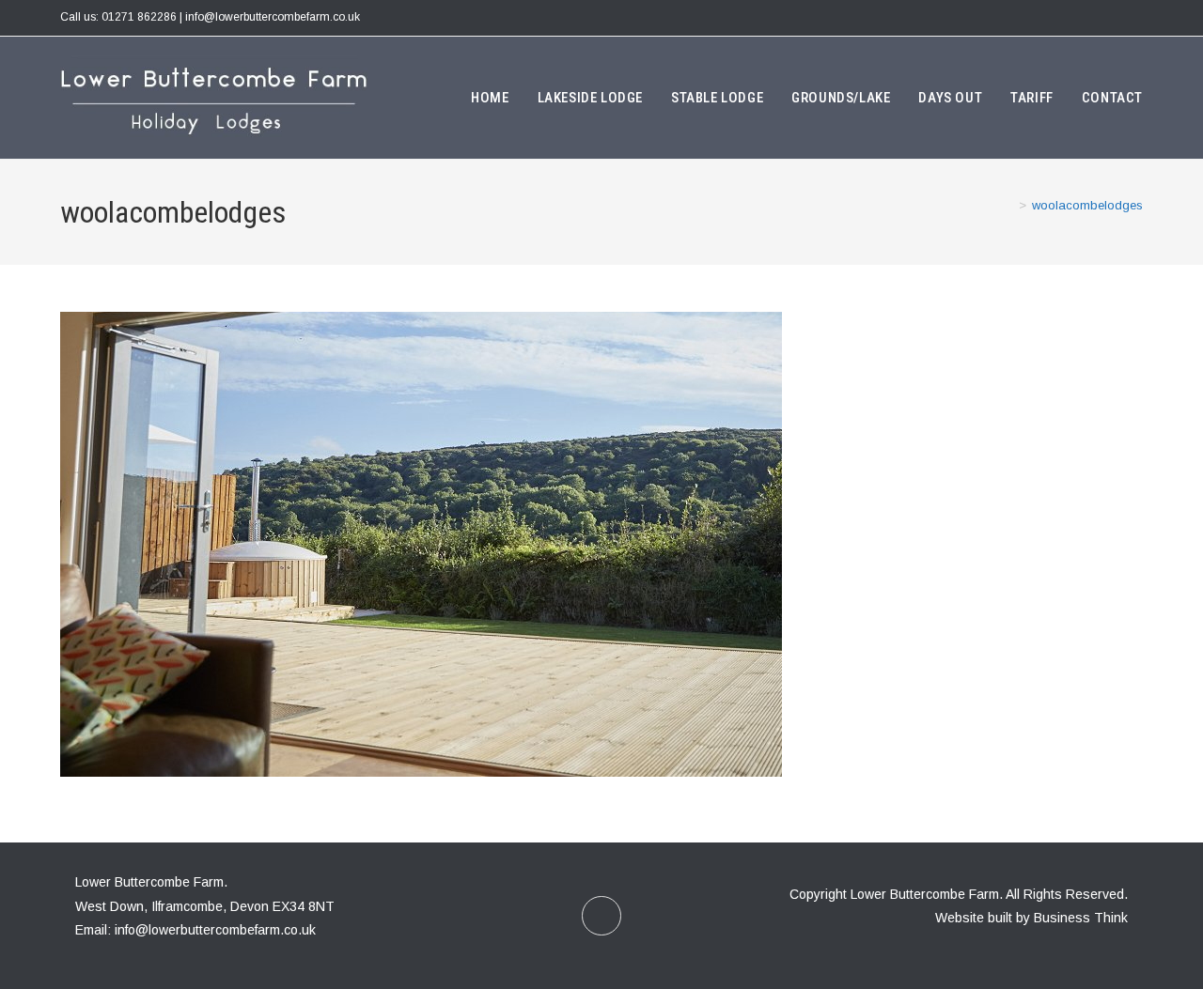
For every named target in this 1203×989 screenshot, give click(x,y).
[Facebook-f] (601, 915)
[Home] (1008, 205)
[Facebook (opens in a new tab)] (1133, 17)
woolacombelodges (1087, 205)
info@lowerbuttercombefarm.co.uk (215, 929)
